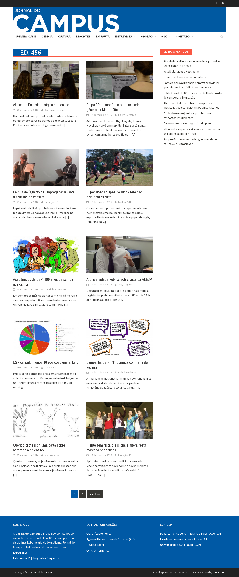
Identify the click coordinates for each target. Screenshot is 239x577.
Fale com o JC (21, 558)
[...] (66, 125)
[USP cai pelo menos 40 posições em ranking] (46, 337)
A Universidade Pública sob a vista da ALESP (119, 279)
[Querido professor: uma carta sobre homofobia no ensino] (46, 420)
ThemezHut (219, 572)
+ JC (164, 36)
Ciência (47, 36)
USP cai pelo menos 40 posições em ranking (45, 362)
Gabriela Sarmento (55, 289)
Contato (183, 36)
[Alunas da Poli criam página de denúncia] (46, 79)
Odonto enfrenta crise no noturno (185, 77)
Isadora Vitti (124, 202)
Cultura (64, 36)
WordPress (182, 572)
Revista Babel (95, 545)
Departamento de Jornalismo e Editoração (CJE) (191, 533)
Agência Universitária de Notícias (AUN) (111, 539)
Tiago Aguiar (125, 284)
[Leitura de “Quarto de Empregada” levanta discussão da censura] (46, 167)
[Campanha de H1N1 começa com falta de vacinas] (119, 337)
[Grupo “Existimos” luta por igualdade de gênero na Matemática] (119, 79)
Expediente (20, 552)
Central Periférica (97, 550)
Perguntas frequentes (46, 558)
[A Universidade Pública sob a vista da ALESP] (119, 254)
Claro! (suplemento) (99, 533)
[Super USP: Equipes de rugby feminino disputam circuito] (119, 167)
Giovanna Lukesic (54, 110)
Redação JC (51, 202)
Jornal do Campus (43, 572)
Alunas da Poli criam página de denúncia (42, 105)
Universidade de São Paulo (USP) (180, 545)
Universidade (26, 36)
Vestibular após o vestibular (181, 71)
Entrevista (123, 36)
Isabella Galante (127, 372)
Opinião (147, 36)
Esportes (83, 36)
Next (93, 494)
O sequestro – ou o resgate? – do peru (187, 123)
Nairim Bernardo (127, 114)
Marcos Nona (52, 455)
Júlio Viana (50, 367)
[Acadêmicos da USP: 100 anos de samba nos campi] (46, 254)
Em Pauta (103, 36)
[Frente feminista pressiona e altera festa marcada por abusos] (119, 420)
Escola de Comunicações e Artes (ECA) (184, 539)
